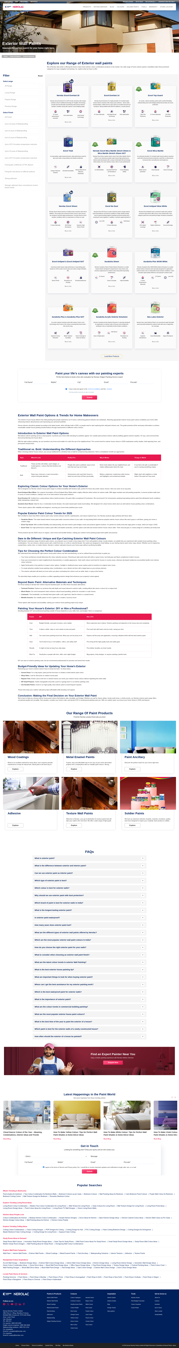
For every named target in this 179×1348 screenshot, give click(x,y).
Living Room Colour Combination (15, 1206)
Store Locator (166, 7)
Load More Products (111, 356)
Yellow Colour (74, 1318)
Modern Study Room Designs (14, 1244)
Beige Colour (89, 1301)
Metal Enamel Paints (68, 1253)
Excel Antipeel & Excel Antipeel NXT (68, 262)
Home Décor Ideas (37, 1265)
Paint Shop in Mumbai (38, 1277)
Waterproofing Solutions (100, 1253)
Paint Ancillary (83, 1253)
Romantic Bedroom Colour (60, 1196)
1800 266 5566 (25, 1325)
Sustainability (158, 1314)
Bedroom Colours (90, 1194)
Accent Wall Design (10, 1263)
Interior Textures (117, 1253)
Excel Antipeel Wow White (155, 206)
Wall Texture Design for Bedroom (35, 1196)
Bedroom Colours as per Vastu (70, 1194)
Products (87, 7)
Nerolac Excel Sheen (68, 206)
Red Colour (74, 1311)
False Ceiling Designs (35, 1230)
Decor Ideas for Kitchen (88, 1218)
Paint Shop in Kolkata (133, 1277)
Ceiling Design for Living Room (45, 1232)
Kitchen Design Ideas (101, 1263)
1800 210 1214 (24, 1327)
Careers (157, 1301)
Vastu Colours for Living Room (103, 1206)
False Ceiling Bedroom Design (114, 1230)
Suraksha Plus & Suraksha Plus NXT (68, 317)
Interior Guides (111, 1297)
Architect (34, 1)
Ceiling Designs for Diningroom (139, 1230)
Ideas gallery (111, 1311)
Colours (120, 7)
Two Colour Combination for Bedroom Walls (40, 1194)
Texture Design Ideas (121, 1265)
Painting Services (9, 1277)
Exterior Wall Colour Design (104, 1267)
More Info (68, 122)
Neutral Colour (90, 1297)
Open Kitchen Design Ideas (109, 1218)
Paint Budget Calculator (138, 1301)
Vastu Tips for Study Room (64, 1241)
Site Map (57, 1345)
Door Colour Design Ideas (127, 1267)
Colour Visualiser (136, 1304)
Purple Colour (89, 1311)
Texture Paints (139, 1253)
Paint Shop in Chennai (32, 1279)
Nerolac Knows (135, 1297)
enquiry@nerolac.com (16, 1335)
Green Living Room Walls (87, 1208)
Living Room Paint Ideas (155, 1206)
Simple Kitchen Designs (68, 1218)
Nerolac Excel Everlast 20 (68, 95)
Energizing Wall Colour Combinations (69, 1244)
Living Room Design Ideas (12, 1208)
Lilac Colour (89, 1314)
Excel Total (68, 151)
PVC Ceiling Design (92, 1230)
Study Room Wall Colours (12, 1241)
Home (6, 56)
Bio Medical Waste (68, 1345)
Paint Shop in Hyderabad (52, 1279)
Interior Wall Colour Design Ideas (79, 1263)
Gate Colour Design (84, 1267)
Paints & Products (15, 56)
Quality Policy (49, 1345)
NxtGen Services (100, 7)
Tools (143, 7)
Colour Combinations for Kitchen (15, 1218)
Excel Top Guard (155, 95)
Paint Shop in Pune (56, 1277)
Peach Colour (89, 1318)
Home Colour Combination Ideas (15, 1265)
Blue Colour (74, 1324)
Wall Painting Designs (11, 1267)
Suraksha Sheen (112, 262)
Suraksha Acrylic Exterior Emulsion (112, 317)
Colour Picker (135, 1307)
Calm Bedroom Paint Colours (136, 1194)
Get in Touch (139, 1)
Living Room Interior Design (122, 1263)
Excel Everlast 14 (111, 95)
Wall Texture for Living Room (79, 1206)
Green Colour (74, 1321)
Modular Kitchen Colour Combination (43, 1218)
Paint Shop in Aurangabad (75, 1277)
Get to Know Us (150, 1)
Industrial (24, 1)
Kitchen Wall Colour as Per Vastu (158, 1218)
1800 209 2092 (16, 1323)
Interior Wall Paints (20, 1253)
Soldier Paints (133, 7)
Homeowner (8, 1)
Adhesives (50, 1314)
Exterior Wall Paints (36, 1253)
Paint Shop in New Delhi (113, 1277)
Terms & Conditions (37, 1345)
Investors (157, 1304)
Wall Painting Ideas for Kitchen (38, 1220)
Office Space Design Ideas (81, 1265)
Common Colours (75, 1301)
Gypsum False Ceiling (67, 1232)
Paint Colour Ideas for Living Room (38, 1208)
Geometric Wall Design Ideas (145, 1263)
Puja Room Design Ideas (102, 1265)
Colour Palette (75, 1307)
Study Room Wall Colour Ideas (146, 1241)
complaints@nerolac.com (17, 1331)
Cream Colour (90, 1321)
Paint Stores (23, 1277)
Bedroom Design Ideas (28, 1263)
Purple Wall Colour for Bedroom (161, 1194)
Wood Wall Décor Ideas (30, 1267)
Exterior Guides (111, 1301)
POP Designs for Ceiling (55, 1230)
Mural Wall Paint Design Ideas (57, 1265)
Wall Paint (7, 1253)
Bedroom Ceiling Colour (12, 1196)
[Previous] (172, 1097)
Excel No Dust (111, 206)
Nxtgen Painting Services (54, 1321)
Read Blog (7, 1139)
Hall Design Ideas (68, 1267)
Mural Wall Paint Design (51, 1267)
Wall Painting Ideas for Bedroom (111, 1194)
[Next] (175, 1097)
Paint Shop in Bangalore (12, 1279)
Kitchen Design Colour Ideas (13, 1220)
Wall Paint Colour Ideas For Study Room (91, 1241)
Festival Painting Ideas (140, 1265)
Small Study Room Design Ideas (120, 1241)
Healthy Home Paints (76, 1304)
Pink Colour (89, 1307)
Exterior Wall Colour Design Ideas (52, 1263)
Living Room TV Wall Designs (64, 1208)
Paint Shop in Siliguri (151, 1277)
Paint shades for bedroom (12, 1194)
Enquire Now (113, 1062)
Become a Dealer (128, 1)
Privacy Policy (25, 1345)
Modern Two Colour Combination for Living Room (48, 1206)
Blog (112, 7)
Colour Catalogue (76, 1297)
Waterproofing (51, 1318)
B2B (16, 1)
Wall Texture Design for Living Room (130, 1206)
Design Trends (111, 1307)
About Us (157, 1297)
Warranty (153, 7)
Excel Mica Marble (155, 151)
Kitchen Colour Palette (60, 1220)
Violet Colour (74, 1328)
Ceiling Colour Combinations (13, 1230)
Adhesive (128, 1253)
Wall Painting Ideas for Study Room (40, 1244)
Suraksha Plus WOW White (155, 262)
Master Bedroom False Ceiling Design (17, 1232)
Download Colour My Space (167, 1)
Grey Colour (89, 1324)
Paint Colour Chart (158, 1265)
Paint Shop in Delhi (94, 1277)
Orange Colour (75, 1314)
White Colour (89, 1304)
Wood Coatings (52, 1253)
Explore (15, 769)
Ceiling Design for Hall (74, 1230)
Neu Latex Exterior (155, 317)
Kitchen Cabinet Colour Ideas (132, 1218)
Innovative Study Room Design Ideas (38, 1241)
